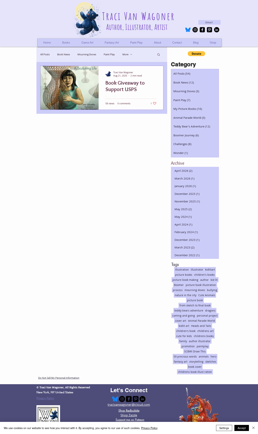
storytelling (196, 361)
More (125, 54)
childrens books (204, 336)
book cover (195, 366)
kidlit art (184, 326)
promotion (188, 346)
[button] (213, 42)
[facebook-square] (202, 29)
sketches (210, 361)
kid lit (214, 280)
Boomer (179, 285)
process (178, 290)
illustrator (197, 269)
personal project (207, 315)
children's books (204, 274)
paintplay (203, 346)
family (183, 341)
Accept (242, 428)
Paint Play (109, 54)
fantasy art (180, 361)
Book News (63, 54)
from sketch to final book (195, 305)
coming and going (183, 315)
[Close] (253, 428)
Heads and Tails (201, 326)
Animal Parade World (201, 320)
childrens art (205, 331)
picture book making (185, 280)
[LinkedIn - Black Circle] (216, 29)
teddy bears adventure (188, 310)
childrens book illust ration (195, 372)
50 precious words (185, 356)
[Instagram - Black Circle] (195, 29)
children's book (185, 331)
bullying (212, 290)
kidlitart (210, 269)
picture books (183, 274)
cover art (180, 320)
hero (213, 356)
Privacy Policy (45, 398)
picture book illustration (201, 285)
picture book (195, 300)
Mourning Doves (86, 54)
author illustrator (200, 341)
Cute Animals (206, 295)
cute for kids (184, 336)
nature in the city (185, 295)
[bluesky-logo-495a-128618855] (188, 29)
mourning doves (195, 290)
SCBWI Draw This (195, 351)
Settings (224, 428)
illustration (182, 269)
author (204, 280)
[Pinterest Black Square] (209, 29)
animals (204, 356)
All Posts (45, 54)
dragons (210, 310)
